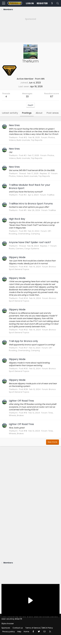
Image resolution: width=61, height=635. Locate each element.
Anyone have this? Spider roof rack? (30, 242)
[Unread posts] (52, 3)
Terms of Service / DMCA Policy (39, 628)
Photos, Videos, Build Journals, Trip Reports (32, 139)
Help (19, 631)
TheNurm (13, 137)
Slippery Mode (17, 257)
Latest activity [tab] (10, 112)
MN (42, 78)
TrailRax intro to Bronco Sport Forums (31, 203)
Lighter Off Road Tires (21, 400)
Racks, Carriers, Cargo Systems (24, 248)
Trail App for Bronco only (23, 341)
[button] (4, 3)
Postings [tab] (27, 112)
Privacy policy (8, 631)
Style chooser (7, 623)
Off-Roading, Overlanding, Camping (30, 232)
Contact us (18, 628)
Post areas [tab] (53, 112)
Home (26, 631)
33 (27, 96)
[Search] (57, 3)
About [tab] (39, 112)
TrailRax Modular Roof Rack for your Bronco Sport (29, 186)
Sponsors (5, 628)
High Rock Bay (17, 219)
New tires (14, 125)
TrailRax (50, 194)
